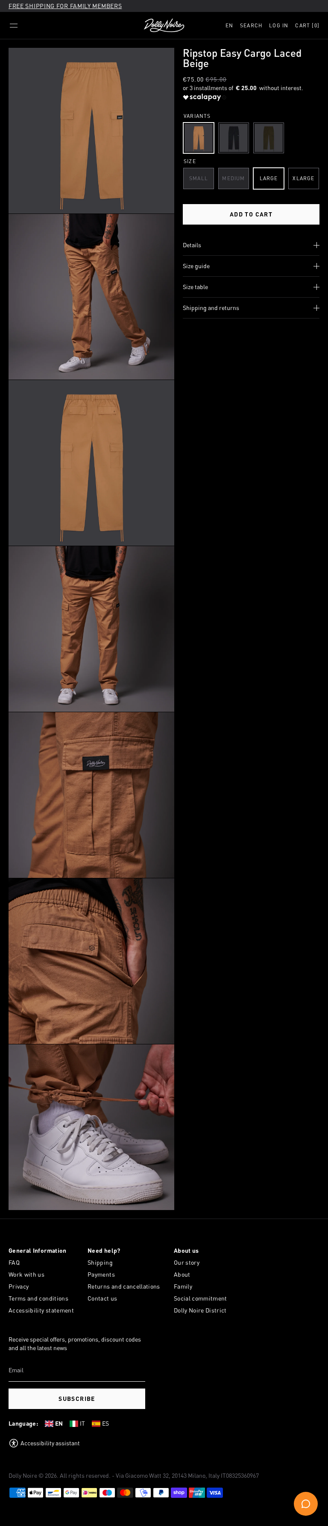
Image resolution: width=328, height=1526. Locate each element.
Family (183, 1286)
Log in (278, 25)
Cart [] (307, 25)
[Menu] (13, 25)
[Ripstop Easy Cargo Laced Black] (234, 138)
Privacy (19, 1286)
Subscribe (77, 1398)
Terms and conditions (38, 1298)
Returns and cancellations (124, 1286)
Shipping (100, 1262)
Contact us (102, 1298)
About (182, 1274)
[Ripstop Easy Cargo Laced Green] (269, 138)
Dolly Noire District (200, 1310)
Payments (101, 1274)
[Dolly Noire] (164, 25)
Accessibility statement (41, 1310)
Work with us (26, 1274)
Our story (186, 1262)
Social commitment (200, 1298)
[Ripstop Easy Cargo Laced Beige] (199, 138)
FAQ (14, 1262)
